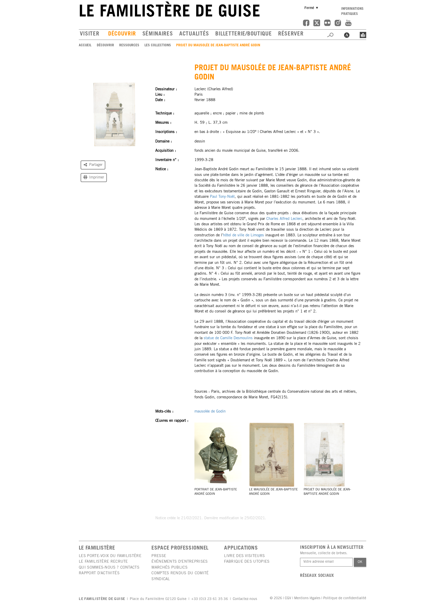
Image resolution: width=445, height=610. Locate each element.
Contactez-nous (245, 599)
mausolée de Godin (210, 412)
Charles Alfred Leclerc (284, 219)
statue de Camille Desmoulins (228, 338)
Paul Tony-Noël (222, 197)
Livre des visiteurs (244, 556)
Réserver (291, 34)
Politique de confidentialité (344, 598)
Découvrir (122, 34)
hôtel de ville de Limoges (243, 235)
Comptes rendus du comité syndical (180, 576)
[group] (114, 114)
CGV (288, 598)
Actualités (194, 34)
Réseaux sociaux (317, 576)
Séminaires (157, 34)
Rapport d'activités (99, 573)
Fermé (312, 8)
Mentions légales (307, 598)
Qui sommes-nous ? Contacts (109, 568)
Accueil (85, 45)
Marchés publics (169, 568)
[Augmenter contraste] (347, 34)
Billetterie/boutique (243, 34)
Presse (158, 556)
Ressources (129, 45)
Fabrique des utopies (246, 562)
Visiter (89, 34)
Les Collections (157, 45)
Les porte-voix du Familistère (110, 556)
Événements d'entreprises (179, 562)
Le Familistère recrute (103, 562)
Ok (360, 562)
